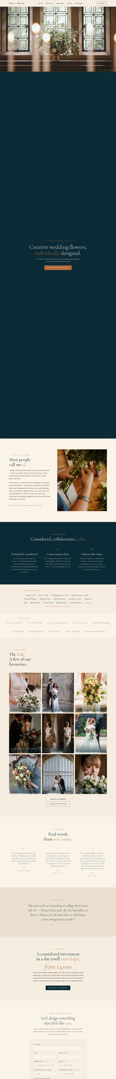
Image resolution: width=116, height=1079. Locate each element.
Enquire (102, 3)
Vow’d (16, 750)
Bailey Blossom (16, 3)
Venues (69, 3)
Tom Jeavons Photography (54, 750)
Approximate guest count (43, 1070)
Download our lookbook (57, 987)
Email (35, 1053)
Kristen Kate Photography (87, 791)
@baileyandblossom (59, 803)
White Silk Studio (52, 710)
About (40, 3)
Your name (37, 1044)
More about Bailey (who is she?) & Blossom (25, 505)
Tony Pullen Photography (21, 791)
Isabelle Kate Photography (21, 710)
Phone (63, 1053)
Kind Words (79, 3)
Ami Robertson (102, 509)
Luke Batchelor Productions (108, 69)
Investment (60, 3)
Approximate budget (68, 1070)
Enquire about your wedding (58, 267)
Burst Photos (84, 750)
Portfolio (49, 3)
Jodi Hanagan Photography (54, 791)
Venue (63, 1061)
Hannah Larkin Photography (87, 710)
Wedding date (41, 1061)
